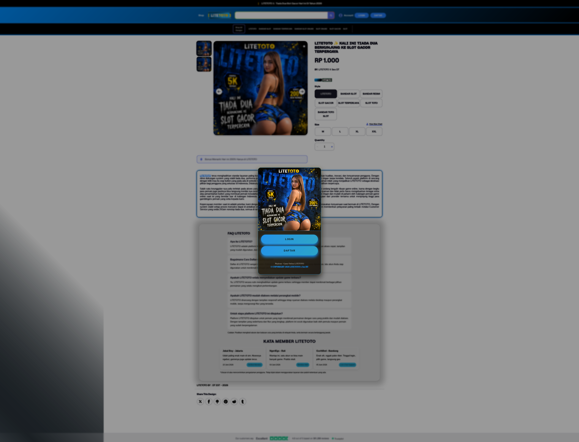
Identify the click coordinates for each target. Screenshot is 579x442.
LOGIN (289, 239)
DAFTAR (289, 250)
